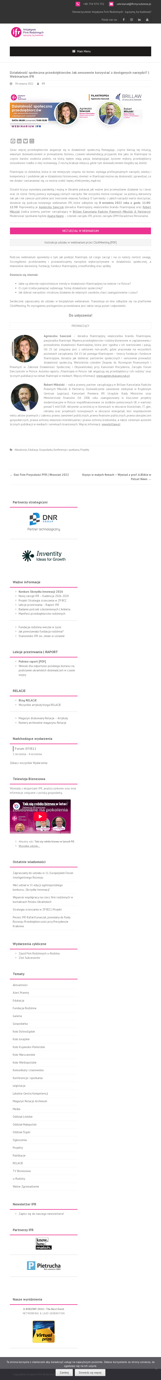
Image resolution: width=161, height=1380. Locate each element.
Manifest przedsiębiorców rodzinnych (42, 613)
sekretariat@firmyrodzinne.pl (133, 4)
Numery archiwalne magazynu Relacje (42, 723)
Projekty (84, 449)
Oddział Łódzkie (23, 1116)
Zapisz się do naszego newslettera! (41, 1214)
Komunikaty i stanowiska (28, 1070)
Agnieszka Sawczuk (51, 207)
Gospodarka (46, 449)
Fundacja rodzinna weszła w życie (40, 627)
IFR (43, 83)
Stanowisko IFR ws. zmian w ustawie (42, 636)
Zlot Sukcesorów (29, 958)
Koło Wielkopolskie (25, 1062)
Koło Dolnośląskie (24, 1031)
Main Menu (84, 51)
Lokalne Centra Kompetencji (30, 1093)
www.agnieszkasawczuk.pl (113, 376)
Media (16, 1109)
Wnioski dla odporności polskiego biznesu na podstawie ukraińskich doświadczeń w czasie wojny (47, 670)
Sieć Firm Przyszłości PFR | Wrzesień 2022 (39, 475)
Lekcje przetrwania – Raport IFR (39, 605)
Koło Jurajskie (21, 1039)
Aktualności (21, 449)
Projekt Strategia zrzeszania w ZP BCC (43, 600)
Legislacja (19, 1085)
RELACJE (18, 1163)
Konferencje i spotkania (66, 449)
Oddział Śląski (21, 1132)
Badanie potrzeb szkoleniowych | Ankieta (44, 609)
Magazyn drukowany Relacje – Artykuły (43, 718)
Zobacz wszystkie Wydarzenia (28, 763)
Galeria (17, 1016)
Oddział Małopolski (25, 1124)
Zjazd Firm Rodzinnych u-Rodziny (39, 953)
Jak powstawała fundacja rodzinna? (41, 631)
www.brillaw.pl (111, 424)
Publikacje (19, 1155)
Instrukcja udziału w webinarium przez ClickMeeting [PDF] (80, 242)
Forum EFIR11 (25, 748)
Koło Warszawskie (24, 1054)
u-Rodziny (19, 1178)
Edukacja (33, 449)
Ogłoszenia (20, 1140)
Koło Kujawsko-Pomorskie (29, 1047)
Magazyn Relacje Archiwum (30, 1101)
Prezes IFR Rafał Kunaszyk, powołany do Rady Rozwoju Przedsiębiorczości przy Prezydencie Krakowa (41, 921)
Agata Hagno (55, 216)
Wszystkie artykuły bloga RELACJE (40, 705)
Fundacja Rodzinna (24, 1008)
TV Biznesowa (22, 1171)
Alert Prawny (21, 992)
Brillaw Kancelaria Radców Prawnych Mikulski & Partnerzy (111, 211)
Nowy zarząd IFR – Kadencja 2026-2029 (44, 596)
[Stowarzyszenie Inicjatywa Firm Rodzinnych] (27, 32)
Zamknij (64, 1372)
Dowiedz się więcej (90, 1372)
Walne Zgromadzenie (26, 1186)
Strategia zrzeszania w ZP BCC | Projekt (37, 909)
